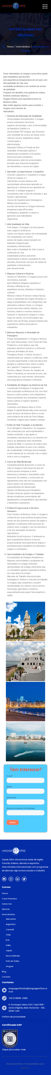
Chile (8, 934)
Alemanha (11, 919)
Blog (4, 971)
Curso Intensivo (9, 898)
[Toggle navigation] (45, 6)
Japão (9, 950)
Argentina (10, 924)
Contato (6, 976)
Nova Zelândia (13, 955)
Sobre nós (7, 903)
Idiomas (6, 909)
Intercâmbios (23, 46)
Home (10, 46)
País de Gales (12, 961)
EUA (7, 940)
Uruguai (9, 966)
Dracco (25, 1067)
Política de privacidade (14, 1016)
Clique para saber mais (14, 1049)
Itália (8, 945)
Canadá (10, 929)
